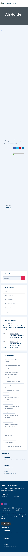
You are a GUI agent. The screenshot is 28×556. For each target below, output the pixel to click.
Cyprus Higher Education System (12, 386)
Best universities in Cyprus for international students (13, 373)
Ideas (6, 394)
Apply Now (6, 523)
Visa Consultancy (10, 439)
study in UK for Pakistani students (11, 416)
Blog (6, 291)
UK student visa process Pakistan (11, 431)
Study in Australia (9, 295)
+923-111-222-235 (8, 467)
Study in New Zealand (10, 303)
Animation (8, 369)
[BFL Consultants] (9, 3)
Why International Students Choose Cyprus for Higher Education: (12, 345)
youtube (8, 504)
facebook (5, 504)
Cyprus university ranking (12, 390)
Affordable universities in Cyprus (12, 360)
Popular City (8, 403)
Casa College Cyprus (11, 378)
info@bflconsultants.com (10, 473)
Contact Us (5, 499)
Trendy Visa (8, 421)
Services (16, 496)
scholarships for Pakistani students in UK (12, 407)
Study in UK (8, 308)
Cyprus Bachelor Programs (12, 381)
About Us (4, 496)
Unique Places (8, 435)
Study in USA (8, 312)
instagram (2, 504)
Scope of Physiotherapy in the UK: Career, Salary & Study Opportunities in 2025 (14, 327)
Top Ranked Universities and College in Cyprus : (17, 336)
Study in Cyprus (9, 412)
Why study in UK (9, 442)
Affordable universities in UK (12, 365)
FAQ (15, 499)
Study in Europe (9, 299)
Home (8, 18)
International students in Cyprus (12, 398)
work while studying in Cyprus (13, 446)
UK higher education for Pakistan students (11, 425)
